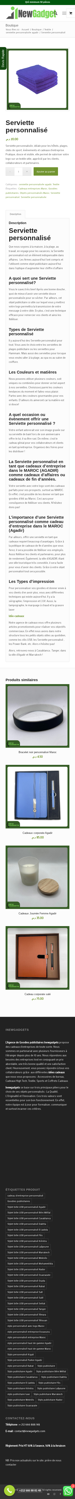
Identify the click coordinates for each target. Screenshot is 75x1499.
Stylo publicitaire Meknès (20, 1399)
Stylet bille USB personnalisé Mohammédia (30, 1263)
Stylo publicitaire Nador (50, 1399)
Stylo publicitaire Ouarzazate (22, 1405)
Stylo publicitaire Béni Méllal (51, 1371)
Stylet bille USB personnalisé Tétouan (27, 1320)
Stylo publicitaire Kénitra (20, 1388)
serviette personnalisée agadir (35, 184)
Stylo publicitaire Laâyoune (51, 1388)
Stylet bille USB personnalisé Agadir (26, 1207)
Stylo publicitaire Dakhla (54, 1377)
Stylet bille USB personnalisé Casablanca (29, 1218)
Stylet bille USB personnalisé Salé (25, 1297)
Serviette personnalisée (33, 197)
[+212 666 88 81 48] (9, 1490)
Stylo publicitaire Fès (49, 1382)
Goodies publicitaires (18, 1201)
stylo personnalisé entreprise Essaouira (28, 1331)
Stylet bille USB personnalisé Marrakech (28, 1252)
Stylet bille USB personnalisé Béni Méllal (28, 1212)
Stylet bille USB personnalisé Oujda (26, 1280)
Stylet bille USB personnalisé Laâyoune (28, 1246)
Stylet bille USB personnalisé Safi (25, 1292)
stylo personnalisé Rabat (20, 1365)
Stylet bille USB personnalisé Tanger (26, 1309)
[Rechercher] (53, 13)
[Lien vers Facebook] (60, 1494)
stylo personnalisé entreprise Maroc (26, 1337)
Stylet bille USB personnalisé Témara (26, 1314)
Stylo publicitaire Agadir (19, 1371)
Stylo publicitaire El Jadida (21, 1382)
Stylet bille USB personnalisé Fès (25, 1235)
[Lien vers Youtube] (48, 1494)
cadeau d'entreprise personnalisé (25, 1195)
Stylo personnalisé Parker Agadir (24, 1360)
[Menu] (64, 13)
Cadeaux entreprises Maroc (32, 188)
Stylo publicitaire (46, 1365)
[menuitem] (53, 13)
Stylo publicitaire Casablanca (22, 1377)
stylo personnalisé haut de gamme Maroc (29, 1348)
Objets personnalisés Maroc (34, 193)
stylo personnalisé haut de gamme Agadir (29, 1343)
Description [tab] (15, 214)
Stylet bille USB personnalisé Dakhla (26, 1224)
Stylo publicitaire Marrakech (48, 1394)
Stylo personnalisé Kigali (20, 1354)
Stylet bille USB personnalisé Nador (26, 1269)
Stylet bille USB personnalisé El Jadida (27, 1229)
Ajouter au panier (46, 171)
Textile (56, 184)
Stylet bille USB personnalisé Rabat (26, 1286)
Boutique (12, 25)
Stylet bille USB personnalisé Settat (26, 1303)
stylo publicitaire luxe (18, 1394)
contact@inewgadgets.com (30, 1431)
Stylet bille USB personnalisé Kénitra (27, 1241)
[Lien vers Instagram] (54, 1494)
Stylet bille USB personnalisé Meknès (27, 1258)
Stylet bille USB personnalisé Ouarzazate (28, 1275)
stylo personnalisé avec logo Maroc (25, 1326)
